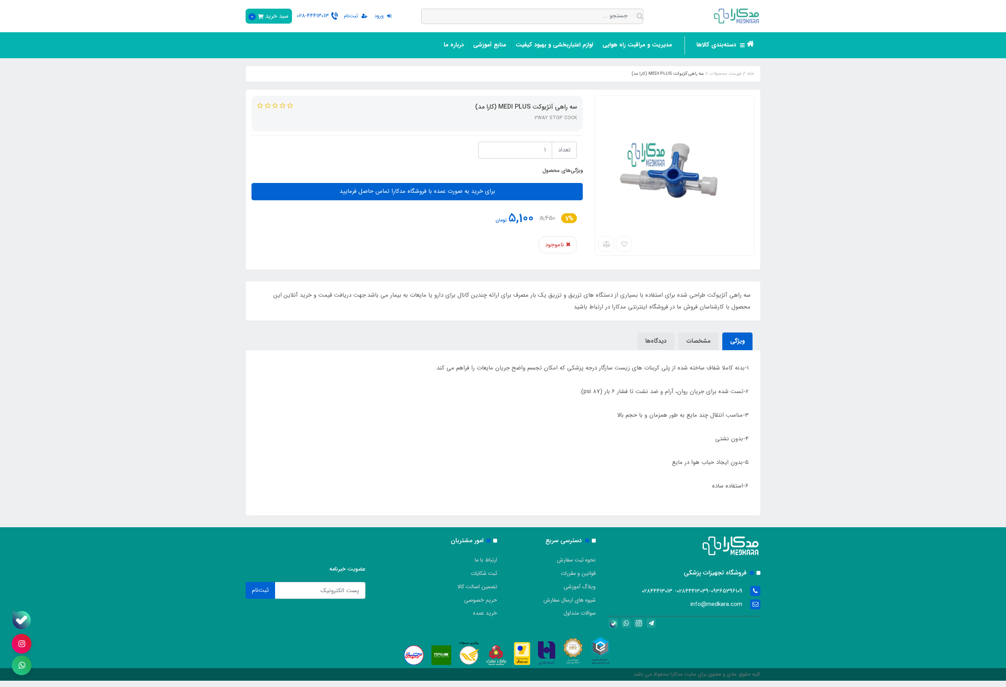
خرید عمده (485, 613)
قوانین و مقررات (578, 573)
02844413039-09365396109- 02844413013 (692, 591)
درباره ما (454, 45)
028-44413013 (313, 15)
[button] (269, 16)
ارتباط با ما (486, 560)
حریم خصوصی (480, 600)
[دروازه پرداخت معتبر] (522, 653)
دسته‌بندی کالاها (717, 45)
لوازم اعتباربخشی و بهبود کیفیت (554, 45)
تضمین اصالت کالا (477, 586)
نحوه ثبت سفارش (576, 560)
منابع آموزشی (489, 45)
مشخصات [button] (698, 341)
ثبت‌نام (260, 590)
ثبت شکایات (484, 573)
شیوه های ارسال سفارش (569, 600)
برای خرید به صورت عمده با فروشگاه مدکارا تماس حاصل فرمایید (417, 191)
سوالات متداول (580, 613)
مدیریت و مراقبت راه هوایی (637, 45)
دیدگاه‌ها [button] (655, 341)
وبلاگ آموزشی (580, 586)
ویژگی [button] (737, 341)
